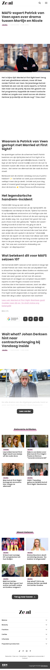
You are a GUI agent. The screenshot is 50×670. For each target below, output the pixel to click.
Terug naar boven (23, 596)
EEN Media (44, 666)
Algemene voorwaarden (36, 656)
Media (4, 25)
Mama (4, 620)
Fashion (5, 629)
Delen (25, 319)
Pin (36, 319)
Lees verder (25, 411)
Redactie (8, 656)
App (41, 319)
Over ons (15, 656)
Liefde (4, 634)
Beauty (5, 625)
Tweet (30, 319)
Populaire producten (10, 644)
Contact (24, 658)
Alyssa (27, 25)
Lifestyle (5, 639)
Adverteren (23, 656)
